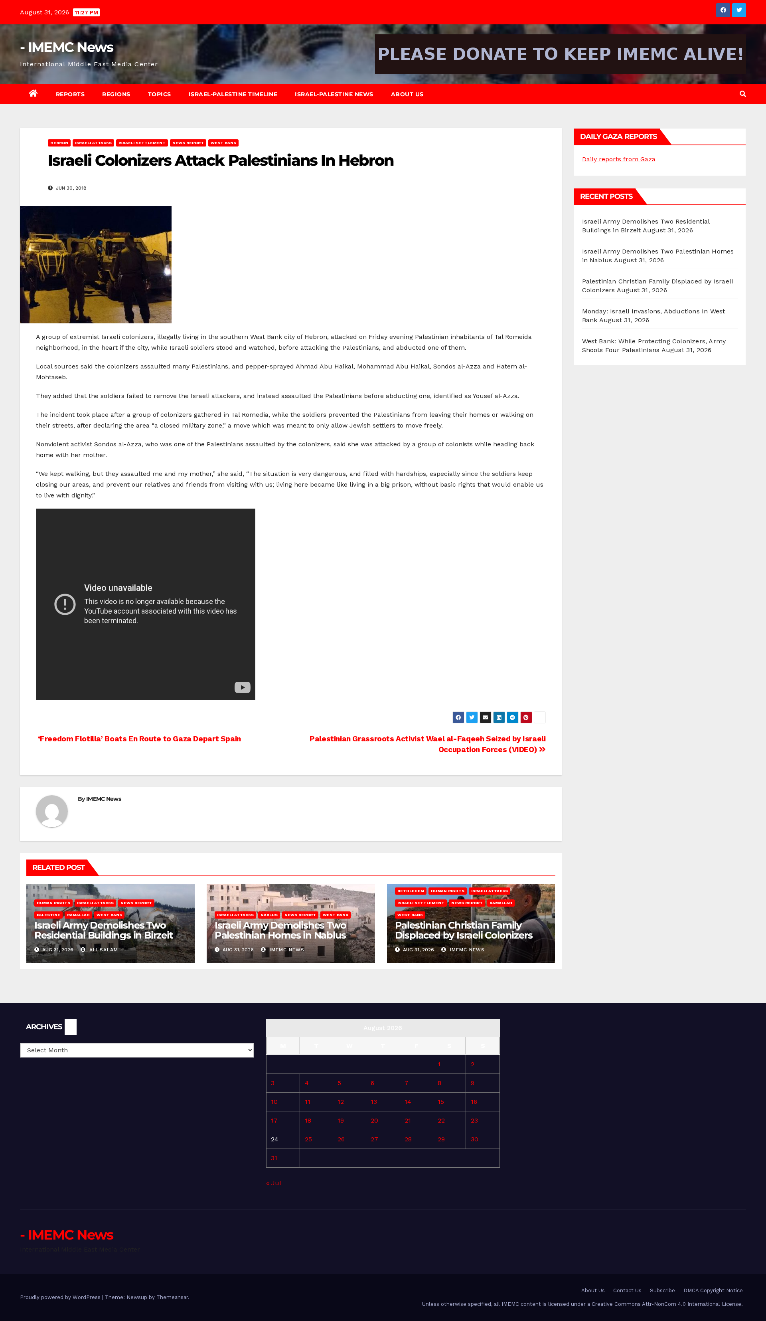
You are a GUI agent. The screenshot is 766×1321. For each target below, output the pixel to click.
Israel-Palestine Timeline (233, 94)
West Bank (223, 143)
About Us (407, 94)
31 (274, 1158)
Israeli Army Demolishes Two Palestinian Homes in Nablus (280, 930)
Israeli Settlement (142, 143)
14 (408, 1101)
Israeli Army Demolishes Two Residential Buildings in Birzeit (103, 930)
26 (341, 1139)
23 (474, 1120)
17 (274, 1120)
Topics (159, 94)
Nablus (269, 915)
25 (308, 1139)
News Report (188, 143)
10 (274, 1101)
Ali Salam (102, 950)
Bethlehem (410, 891)
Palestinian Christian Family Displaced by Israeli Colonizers (464, 930)
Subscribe (662, 1290)
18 (308, 1120)
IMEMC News (103, 798)
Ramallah (78, 915)
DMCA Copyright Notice (713, 1290)
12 (341, 1101)
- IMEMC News (66, 47)
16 (474, 1101)
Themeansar (172, 1297)
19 (341, 1120)
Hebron (59, 143)
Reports (70, 94)
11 (307, 1101)
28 (408, 1139)
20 (374, 1120)
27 (374, 1139)
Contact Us (627, 1290)
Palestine (48, 915)
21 (408, 1120)
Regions (116, 94)
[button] (743, 94)
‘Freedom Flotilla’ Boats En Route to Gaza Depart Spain (138, 738)
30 (474, 1139)
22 (441, 1120)
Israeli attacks (93, 143)
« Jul (273, 1183)
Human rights (53, 903)
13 (374, 1101)
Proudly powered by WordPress (61, 1297)
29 (441, 1139)
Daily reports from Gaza (618, 159)
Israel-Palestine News (334, 94)
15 (441, 1101)
